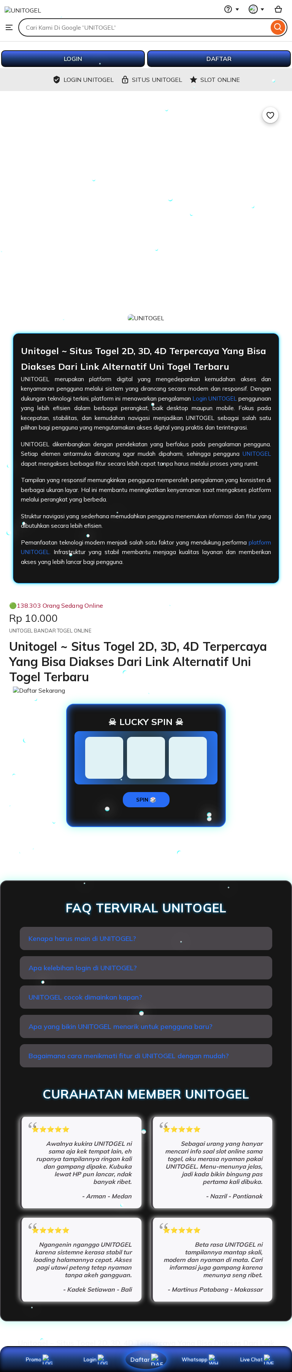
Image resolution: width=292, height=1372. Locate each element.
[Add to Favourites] (270, 115)
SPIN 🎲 (146, 800)
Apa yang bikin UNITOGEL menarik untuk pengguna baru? (121, 1026)
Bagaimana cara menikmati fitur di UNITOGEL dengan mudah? (129, 1055)
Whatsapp (196, 1359)
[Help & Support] (231, 9)
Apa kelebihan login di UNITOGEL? (83, 967)
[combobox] (143, 27)
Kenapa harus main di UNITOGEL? (82, 938)
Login (90, 1359)
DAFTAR (219, 58)
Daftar (139, 1359)
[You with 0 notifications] (256, 9)
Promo (33, 1359)
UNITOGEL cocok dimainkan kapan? (85, 997)
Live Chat (251, 1359)
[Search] (278, 27)
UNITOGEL (257, 453)
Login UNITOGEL (214, 398)
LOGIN (73, 58)
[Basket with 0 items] (278, 9)
